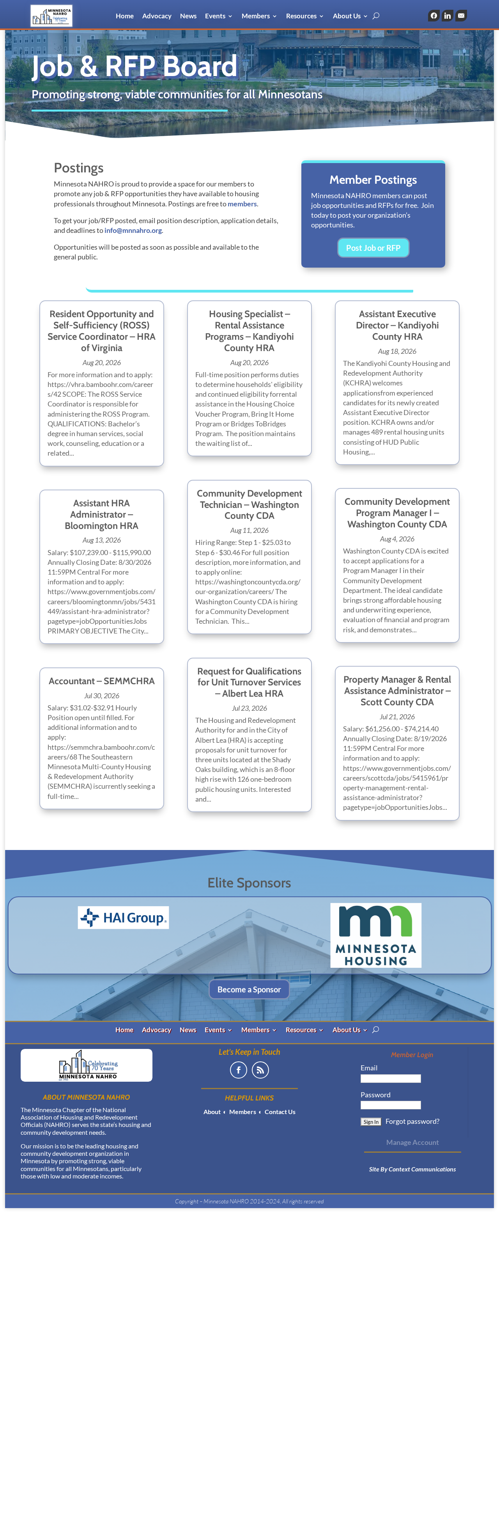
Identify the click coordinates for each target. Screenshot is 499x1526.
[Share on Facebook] (434, 15)
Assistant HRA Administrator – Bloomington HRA (101, 514)
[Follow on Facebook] (238, 1070)
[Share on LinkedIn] (447, 15)
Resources (301, 16)
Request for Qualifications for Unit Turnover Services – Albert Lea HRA (249, 682)
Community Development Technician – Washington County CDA (249, 505)
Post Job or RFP (373, 247)
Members (256, 16)
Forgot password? (412, 1121)
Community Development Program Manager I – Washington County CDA (397, 513)
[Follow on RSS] (260, 1070)
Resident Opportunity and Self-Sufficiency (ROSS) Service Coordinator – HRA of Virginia (102, 330)
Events (215, 16)
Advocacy (157, 16)
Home (125, 16)
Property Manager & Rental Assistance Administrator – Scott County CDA (397, 691)
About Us (347, 16)
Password (376, 1094)
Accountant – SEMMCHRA (102, 681)
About (212, 1111)
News (188, 16)
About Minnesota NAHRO (86, 1097)
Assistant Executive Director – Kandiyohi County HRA (397, 325)
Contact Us (280, 1111)
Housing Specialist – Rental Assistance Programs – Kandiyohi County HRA (249, 330)
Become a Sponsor (249, 989)
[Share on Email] (461, 15)
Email (369, 1067)
